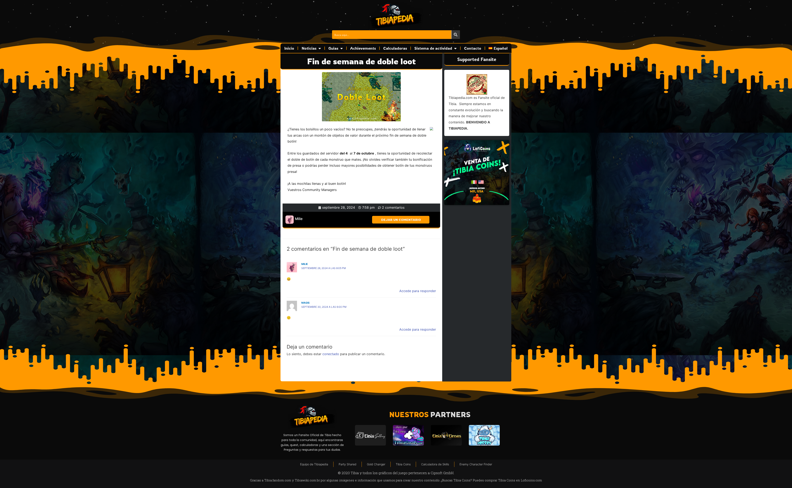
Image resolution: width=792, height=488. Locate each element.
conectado (330, 354)
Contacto (472, 48)
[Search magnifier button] (455, 34)
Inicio (289, 48)
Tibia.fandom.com (277, 480)
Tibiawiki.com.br (307, 480)
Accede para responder (417, 291)
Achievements (363, 48)
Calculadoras (395, 48)
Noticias (309, 48)
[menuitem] (498, 48)
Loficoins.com (531, 480)
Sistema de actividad (433, 48)
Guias (333, 48)
